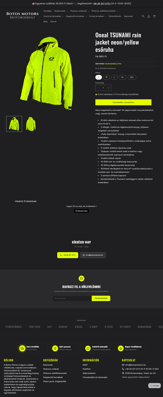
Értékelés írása (81, 211)
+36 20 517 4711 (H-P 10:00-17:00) (142, 369)
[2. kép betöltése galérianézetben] (31, 124)
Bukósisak (48, 365)
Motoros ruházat (51, 369)
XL (122, 77)
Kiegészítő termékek (53, 377)
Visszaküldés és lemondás (95, 377)
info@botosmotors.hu (135, 365)
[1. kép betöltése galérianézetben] (14, 124)
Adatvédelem (89, 373)
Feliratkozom (101, 298)
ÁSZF (85, 365)
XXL (132, 77)
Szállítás (86, 369)
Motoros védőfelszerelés (55, 373)
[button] (61, 11)
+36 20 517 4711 (69, 255)
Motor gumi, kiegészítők (54, 381)
